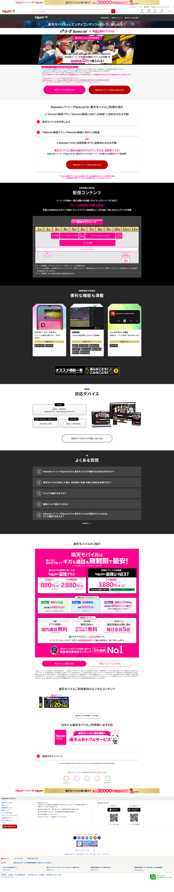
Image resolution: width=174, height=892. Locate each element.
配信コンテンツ (117, 18)
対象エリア (38, 674)
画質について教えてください (56, 504)
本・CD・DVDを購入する (10, 867)
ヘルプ (4, 823)
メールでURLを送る (113, 824)
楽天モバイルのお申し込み (64, 89)
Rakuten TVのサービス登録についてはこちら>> (52, 817)
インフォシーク (133, 7)
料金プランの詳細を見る (64, 663)
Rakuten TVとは (7, 803)
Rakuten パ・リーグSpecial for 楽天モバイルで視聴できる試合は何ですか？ (78, 471)
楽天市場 (146, 7)
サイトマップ (105, 854)
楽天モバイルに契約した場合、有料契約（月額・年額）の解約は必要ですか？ (77, 482)
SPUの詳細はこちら (95, 674)
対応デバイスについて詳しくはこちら (87, 438)
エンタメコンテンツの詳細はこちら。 (62, 678)
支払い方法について (8, 820)
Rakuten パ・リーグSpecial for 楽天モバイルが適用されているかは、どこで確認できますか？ (75, 515)
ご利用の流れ (104, 18)
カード (140, 7)
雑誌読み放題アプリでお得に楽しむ (101, 867)
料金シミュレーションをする (110, 663)
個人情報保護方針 (20, 875)
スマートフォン (86, 850)
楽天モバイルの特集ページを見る (87, 715)
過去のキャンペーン (52, 756)
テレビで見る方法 (7, 813)
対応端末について (7, 818)
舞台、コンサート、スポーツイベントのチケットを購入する (63, 867)
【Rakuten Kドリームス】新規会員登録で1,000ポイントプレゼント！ (32, 863)
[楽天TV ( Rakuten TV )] (8, 12)
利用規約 (10, 875)
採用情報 (41, 875)
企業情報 (3, 875)
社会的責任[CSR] (32, 875)
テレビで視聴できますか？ (54, 493)
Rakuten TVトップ (70, 854)
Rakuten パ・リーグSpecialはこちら (109, 90)
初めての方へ (80, 854)
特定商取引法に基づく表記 (53, 875)
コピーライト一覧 (90, 854)
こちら (90, 523)
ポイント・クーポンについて (10, 815)
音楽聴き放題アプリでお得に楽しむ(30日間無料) (148, 867)
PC (94, 850)
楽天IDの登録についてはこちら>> (48, 814)
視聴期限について (7, 808)
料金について (6, 805)
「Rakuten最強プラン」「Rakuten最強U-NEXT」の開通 (70, 132)
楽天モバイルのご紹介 (132, 18)
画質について (6, 810)
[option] (56, 701)
